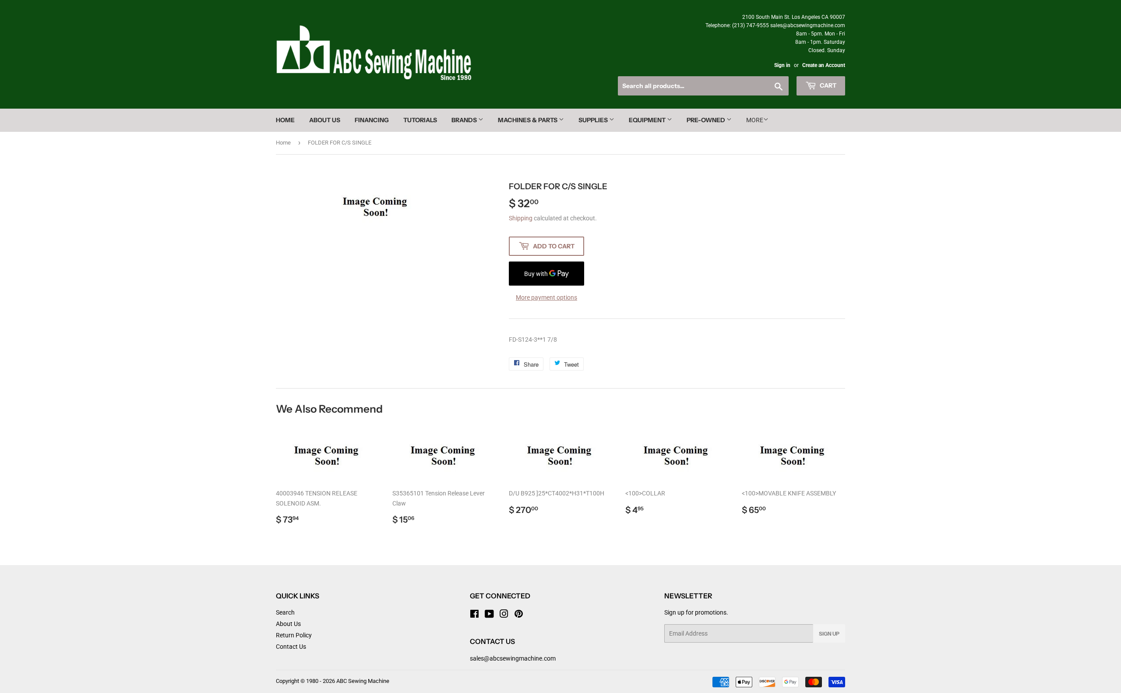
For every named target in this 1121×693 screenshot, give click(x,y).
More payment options (546, 297)
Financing (372, 120)
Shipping (520, 218)
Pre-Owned (706, 120)
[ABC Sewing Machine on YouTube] (489, 615)
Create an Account (823, 65)
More (754, 120)
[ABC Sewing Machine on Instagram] (504, 615)
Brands (464, 120)
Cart (827, 85)
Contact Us (291, 646)
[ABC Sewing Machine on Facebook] (474, 615)
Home (285, 120)
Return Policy (294, 635)
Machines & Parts (528, 120)
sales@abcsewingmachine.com (513, 658)
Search (285, 612)
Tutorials (420, 120)
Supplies (593, 120)
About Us (324, 120)
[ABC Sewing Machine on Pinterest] (518, 615)
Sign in (782, 65)
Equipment (648, 120)
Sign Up (829, 633)
